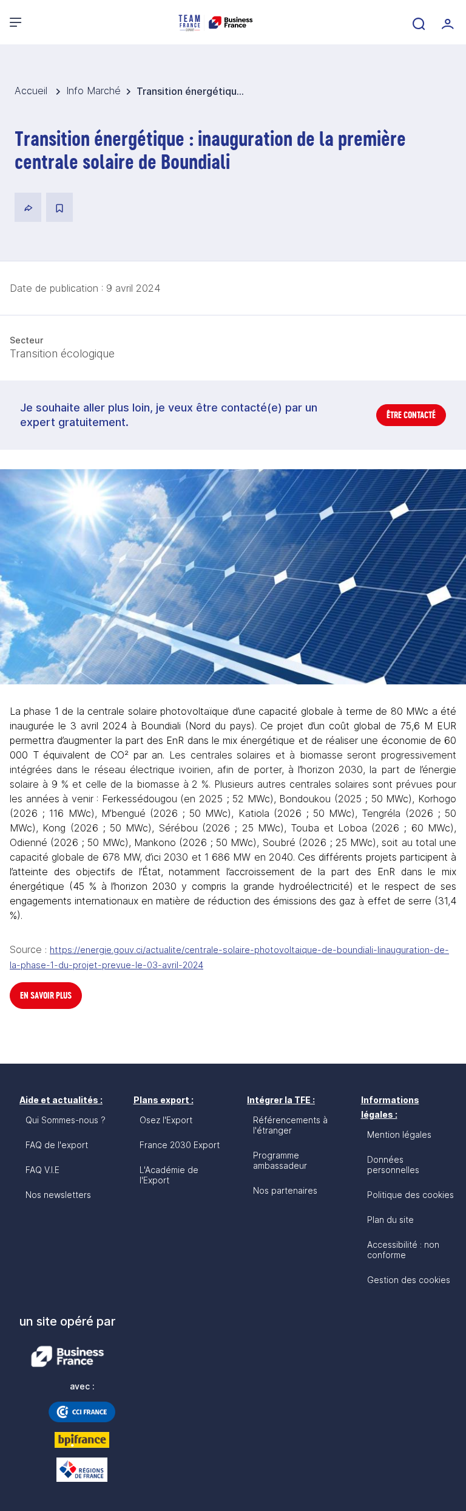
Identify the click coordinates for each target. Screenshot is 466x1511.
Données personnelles (393, 1164)
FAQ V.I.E (42, 1170)
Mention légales (399, 1134)
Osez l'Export (166, 1120)
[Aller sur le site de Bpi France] (82, 1440)
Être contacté (411, 415)
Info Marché (93, 90)
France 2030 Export (180, 1145)
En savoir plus (46, 995)
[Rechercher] (417, 22)
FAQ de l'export (56, 1145)
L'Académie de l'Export (169, 1175)
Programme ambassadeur (280, 1160)
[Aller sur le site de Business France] (67, 1356)
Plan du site (390, 1219)
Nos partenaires (285, 1190)
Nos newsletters (58, 1194)
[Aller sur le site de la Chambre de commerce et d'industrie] (82, 1412)
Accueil (32, 90)
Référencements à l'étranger (290, 1125)
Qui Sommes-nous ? (65, 1120)
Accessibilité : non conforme (403, 1249)
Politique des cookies (410, 1194)
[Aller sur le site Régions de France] (81, 1470)
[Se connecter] (446, 22)
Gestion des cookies (408, 1280)
